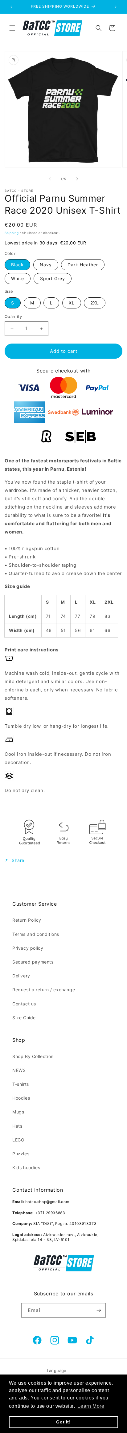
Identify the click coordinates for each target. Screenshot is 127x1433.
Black (17, 264)
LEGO (18, 1139)
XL (72, 302)
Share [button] (18, 860)
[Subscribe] (98, 1310)
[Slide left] (50, 179)
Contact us (24, 1003)
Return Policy (26, 920)
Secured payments (33, 961)
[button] (12, 28)
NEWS (19, 1070)
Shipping (12, 233)
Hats (17, 1126)
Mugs (18, 1111)
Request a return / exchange (43, 989)
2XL (94, 302)
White (17, 278)
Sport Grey (52, 278)
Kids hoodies (26, 1167)
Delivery (21, 975)
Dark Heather (83, 264)
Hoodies (21, 1098)
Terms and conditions (35, 934)
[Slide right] (77, 179)
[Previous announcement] (11, 7)
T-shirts (20, 1084)
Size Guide (24, 1017)
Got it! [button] (63, 1421)
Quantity (13, 316)
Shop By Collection (33, 1056)
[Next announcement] (115, 7)
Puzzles (20, 1153)
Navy (46, 264)
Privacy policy (27, 948)
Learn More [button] (90, 1406)
